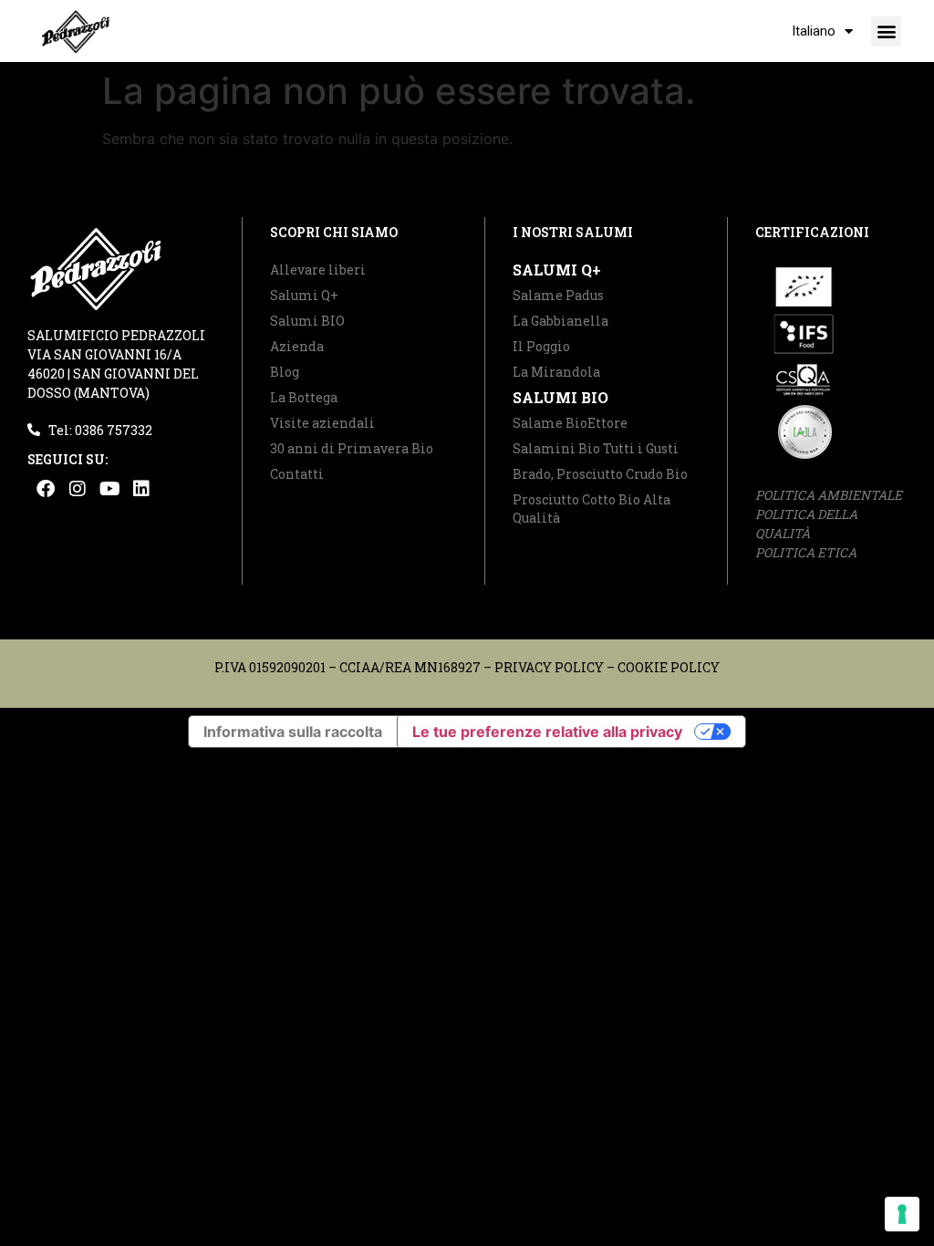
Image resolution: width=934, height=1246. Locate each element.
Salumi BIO (307, 320)
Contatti (297, 474)
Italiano (813, 31)
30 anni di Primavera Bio (351, 448)
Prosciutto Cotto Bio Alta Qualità (591, 508)
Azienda (297, 346)
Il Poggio (541, 346)
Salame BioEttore (570, 422)
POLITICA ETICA (805, 552)
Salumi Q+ (304, 295)
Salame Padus (558, 295)
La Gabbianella (560, 320)
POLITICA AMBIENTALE (828, 495)
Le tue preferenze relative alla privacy (547, 731)
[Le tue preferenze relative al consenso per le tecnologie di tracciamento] (902, 1214)
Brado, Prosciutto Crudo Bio (600, 474)
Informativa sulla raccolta (292, 731)
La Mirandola (556, 371)
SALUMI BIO (560, 397)
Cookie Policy (668, 667)
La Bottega (303, 397)
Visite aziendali (322, 422)
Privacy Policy (549, 667)
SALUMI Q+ (557, 269)
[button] (886, 31)
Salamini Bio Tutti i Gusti (596, 448)
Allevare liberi (318, 269)
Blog (284, 371)
